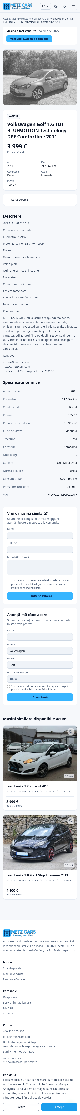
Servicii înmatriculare (17, 1002)
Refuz (21, 1107)
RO (44, 6)
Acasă (6, 18)
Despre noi (10, 997)
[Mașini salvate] (64, 6)
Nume (10, 529)
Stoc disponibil (12, 968)
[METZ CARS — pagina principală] (17, 6)
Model (11, 658)
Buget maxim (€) (17, 672)
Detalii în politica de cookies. (33, 1097)
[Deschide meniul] (73, 6)
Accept (59, 1107)
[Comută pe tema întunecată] (55, 6)
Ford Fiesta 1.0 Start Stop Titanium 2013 (37, 875)
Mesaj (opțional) (18, 557)
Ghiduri (8, 1008)
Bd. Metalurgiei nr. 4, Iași (19, 1042)
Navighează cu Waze (43, 1046)
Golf (47, 18)
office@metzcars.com (17, 1037)
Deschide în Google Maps (17, 1046)
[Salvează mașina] (70, 731)
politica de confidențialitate (41, 689)
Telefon (12, 543)
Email (11, 630)
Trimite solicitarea (40, 596)
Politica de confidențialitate (25, 588)
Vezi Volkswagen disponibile (29, 39)
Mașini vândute (20, 18)
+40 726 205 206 (13, 1031)
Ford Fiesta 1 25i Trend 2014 (27, 786)
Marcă (11, 644)
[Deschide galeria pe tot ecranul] (40, 77)
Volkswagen (36, 18)
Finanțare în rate (14, 979)
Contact (8, 1013)
